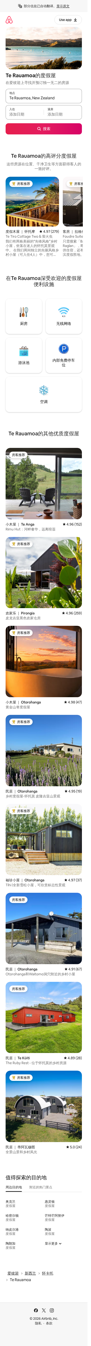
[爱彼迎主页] (9, 19)
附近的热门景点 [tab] (40, 1187)
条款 (49, 1323)
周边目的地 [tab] (14, 1187)
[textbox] (24, 114)
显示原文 (63, 6)
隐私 (38, 1323)
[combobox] (43, 98)
